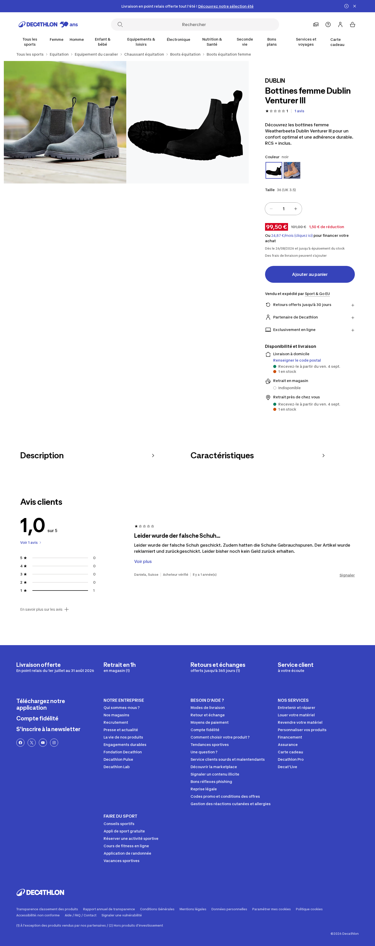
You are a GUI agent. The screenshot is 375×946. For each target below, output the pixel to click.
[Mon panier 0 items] (352, 24)
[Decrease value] (271, 209)
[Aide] (328, 24)
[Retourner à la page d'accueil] (48, 24)
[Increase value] (296, 209)
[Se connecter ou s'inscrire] (340, 24)
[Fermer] (355, 6)
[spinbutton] (283, 209)
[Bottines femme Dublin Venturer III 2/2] (65, 122)
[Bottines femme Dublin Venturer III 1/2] (187, 122)
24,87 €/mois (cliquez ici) (292, 236)
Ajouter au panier (310, 274)
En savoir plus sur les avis (41, 609)
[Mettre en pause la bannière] (346, 6)
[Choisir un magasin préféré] (316, 24)
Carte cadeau (337, 42)
